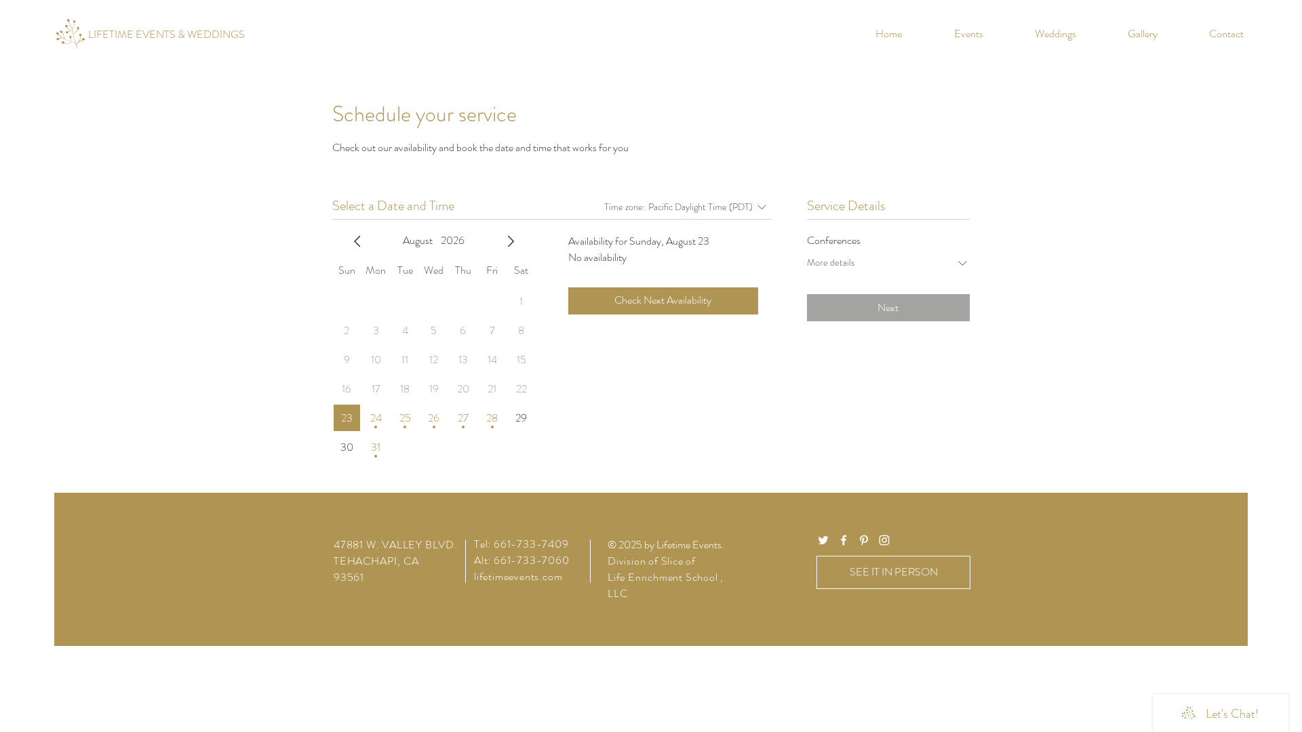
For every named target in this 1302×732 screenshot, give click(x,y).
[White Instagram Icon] (884, 540)
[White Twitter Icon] (823, 540)
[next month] (510, 241)
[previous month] (357, 241)
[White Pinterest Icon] (864, 540)
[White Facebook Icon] (843, 540)
